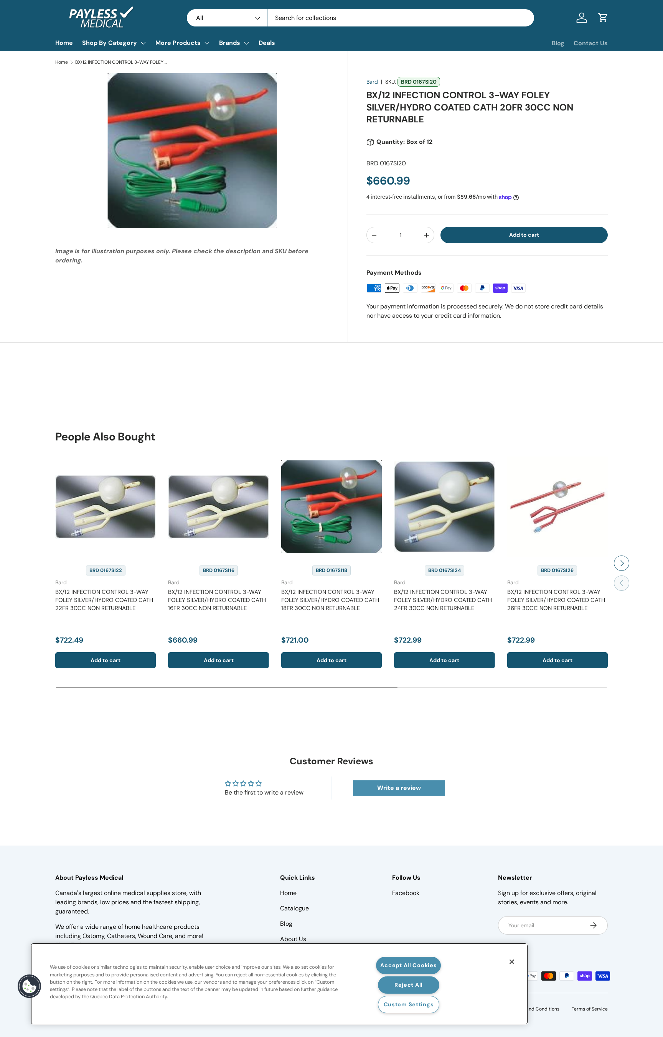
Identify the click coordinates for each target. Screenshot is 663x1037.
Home (64, 43)
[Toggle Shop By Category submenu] (143, 43)
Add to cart (524, 234)
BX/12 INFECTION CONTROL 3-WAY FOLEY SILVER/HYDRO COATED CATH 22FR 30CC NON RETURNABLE (104, 600)
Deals (267, 43)
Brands (229, 43)
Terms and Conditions (535, 1009)
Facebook (405, 893)
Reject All (408, 984)
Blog (558, 43)
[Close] (511, 961)
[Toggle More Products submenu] (206, 43)
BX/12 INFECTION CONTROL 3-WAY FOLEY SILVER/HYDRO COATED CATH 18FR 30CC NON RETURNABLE (330, 600)
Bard (372, 81)
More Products (178, 43)
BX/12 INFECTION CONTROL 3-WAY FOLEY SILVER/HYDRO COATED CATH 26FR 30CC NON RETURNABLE (556, 600)
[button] (603, 17)
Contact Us (591, 43)
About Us (293, 939)
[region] (279, 984)
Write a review (399, 788)
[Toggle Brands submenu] (246, 43)
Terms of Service (590, 1009)
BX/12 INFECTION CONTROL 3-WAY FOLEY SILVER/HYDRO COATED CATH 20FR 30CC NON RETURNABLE (121, 62)
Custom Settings (409, 1004)
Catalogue (294, 908)
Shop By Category (109, 43)
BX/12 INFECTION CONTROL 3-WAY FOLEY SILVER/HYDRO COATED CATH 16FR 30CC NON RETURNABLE (217, 600)
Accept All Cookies (408, 965)
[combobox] (360, 17)
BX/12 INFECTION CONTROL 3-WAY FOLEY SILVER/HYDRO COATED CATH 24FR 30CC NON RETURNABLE (443, 600)
